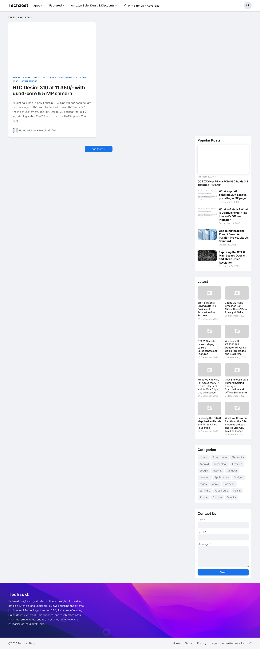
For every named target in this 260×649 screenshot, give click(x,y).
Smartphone (30, 81)
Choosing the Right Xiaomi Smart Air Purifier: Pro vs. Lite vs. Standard (234, 236)
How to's (205, 477)
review (203, 483)
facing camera (22, 77)
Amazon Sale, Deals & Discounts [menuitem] (92, 5)
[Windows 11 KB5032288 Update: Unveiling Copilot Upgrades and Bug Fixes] (237, 331)
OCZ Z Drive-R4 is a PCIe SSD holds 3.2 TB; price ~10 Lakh (223, 183)
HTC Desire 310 (69, 77)
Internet (217, 470)
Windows (232, 470)
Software (205, 490)
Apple (215, 483)
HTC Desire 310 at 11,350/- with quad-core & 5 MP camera (49, 90)
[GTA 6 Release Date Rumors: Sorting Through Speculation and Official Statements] (237, 369)
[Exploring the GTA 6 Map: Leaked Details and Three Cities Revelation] (207, 255)
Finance (217, 497)
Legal (214, 643)
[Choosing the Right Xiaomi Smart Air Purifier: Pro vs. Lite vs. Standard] (207, 234)
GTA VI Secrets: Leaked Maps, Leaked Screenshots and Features (208, 348)
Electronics (238, 457)
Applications (222, 477)
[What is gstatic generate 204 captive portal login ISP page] (207, 195)
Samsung (229, 483)
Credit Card (221, 490)
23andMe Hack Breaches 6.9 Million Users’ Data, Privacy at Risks (236, 307)
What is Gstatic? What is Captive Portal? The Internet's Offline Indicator (233, 214)
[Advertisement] (223, 72)
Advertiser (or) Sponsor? (237, 643)
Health (237, 490)
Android (204, 463)
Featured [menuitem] (55, 5)
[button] (248, 5)
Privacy (201, 643)
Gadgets (238, 477)
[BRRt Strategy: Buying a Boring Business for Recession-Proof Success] (209, 293)
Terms (188, 643)
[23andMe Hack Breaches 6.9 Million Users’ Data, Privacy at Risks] (237, 293)
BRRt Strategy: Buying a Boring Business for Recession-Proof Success (207, 309)
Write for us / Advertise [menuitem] (143, 5)
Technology (220, 463)
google (204, 470)
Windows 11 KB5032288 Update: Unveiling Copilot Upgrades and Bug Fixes (235, 348)
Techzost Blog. (26, 643)
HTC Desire (50, 77)
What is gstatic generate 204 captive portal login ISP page (232, 195)
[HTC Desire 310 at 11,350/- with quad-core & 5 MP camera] (52, 46)
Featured (237, 463)
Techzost (18, 5)
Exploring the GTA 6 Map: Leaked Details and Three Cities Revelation (232, 257)
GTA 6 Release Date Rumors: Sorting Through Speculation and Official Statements (236, 386)
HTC (37, 77)
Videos (203, 457)
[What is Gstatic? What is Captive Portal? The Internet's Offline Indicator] (207, 213)
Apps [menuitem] (36, 5)
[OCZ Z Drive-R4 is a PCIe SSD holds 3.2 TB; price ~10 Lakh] (223, 159)
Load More (96, 149)
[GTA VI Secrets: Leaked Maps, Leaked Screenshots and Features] (209, 331)
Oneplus (231, 497)
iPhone (203, 497)
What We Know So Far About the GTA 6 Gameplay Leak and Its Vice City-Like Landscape (208, 386)
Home (176, 643)
